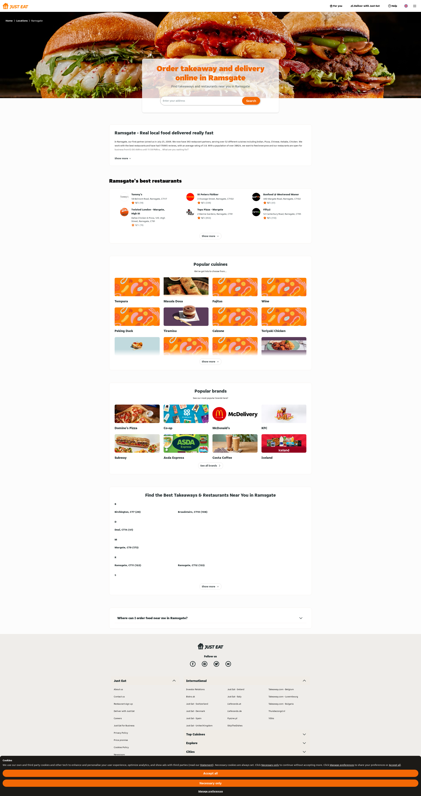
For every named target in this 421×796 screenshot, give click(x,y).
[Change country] (406, 6)
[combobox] (201, 101)
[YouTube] (228, 664)
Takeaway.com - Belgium (281, 689)
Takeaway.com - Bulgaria (281, 703)
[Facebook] (192, 664)
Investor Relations (195, 689)
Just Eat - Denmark (195, 711)
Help (394, 6)
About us (118, 689)
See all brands (208, 465)
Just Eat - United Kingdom (199, 725)
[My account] (414, 6)
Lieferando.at (234, 703)
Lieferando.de (234, 711)
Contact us (119, 696)
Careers (118, 718)
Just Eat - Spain (193, 718)
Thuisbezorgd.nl (277, 711)
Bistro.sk (190, 696)
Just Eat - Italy (234, 696)
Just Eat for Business (124, 725)
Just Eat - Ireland (235, 689)
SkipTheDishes (234, 725)
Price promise (121, 740)
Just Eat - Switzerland (197, 703)
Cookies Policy (121, 747)
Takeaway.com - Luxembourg (283, 696)
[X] (216, 664)
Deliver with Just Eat (367, 6)
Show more (121, 158)
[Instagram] (204, 664)
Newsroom (119, 754)
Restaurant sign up (123, 703)
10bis (271, 718)
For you (337, 6)
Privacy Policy (121, 732)
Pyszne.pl (232, 718)
